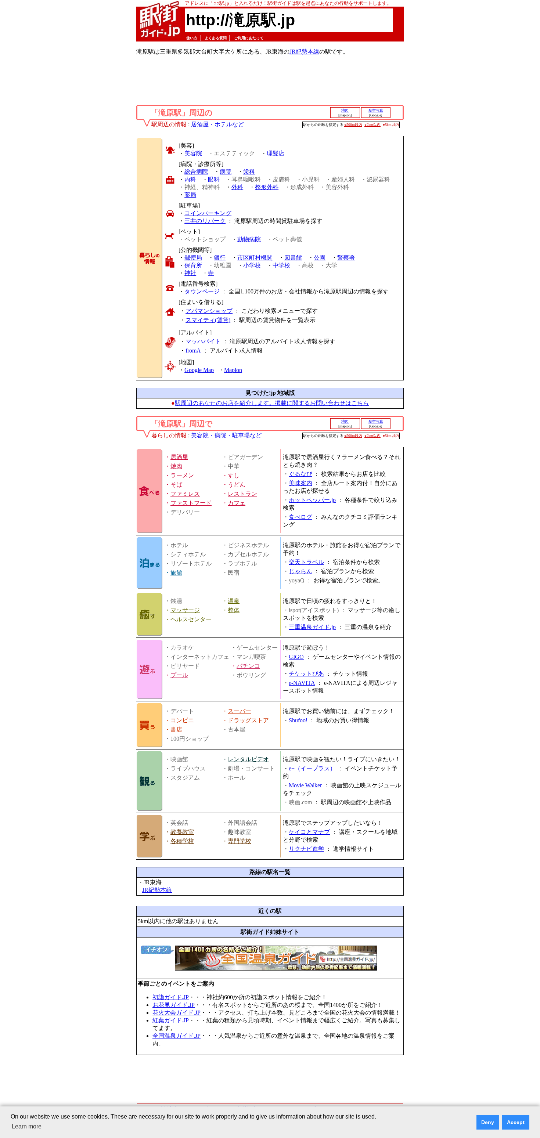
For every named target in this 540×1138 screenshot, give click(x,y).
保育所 (193, 265)
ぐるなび (300, 474)
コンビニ (182, 720)
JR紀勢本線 (304, 51)
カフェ (236, 503)
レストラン (242, 494)
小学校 (252, 265)
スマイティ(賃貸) (208, 320)
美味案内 (300, 483)
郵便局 (193, 257)
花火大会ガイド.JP (176, 1012)
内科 (190, 179)
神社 (190, 273)
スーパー (239, 711)
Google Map (199, 370)
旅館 (176, 573)
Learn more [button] (27, 1126)
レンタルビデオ (248, 759)
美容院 (193, 153)
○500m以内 (353, 125)
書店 (176, 729)
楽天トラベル (306, 562)
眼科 (214, 179)
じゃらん (300, 571)
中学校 (281, 265)
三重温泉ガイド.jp (312, 627)
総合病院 (196, 172)
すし (234, 475)
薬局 (190, 195)
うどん (236, 484)
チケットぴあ (306, 674)
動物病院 (249, 239)
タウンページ (202, 291)
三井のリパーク (205, 221)
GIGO (296, 657)
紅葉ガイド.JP (170, 1020)
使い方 (191, 38)
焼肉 (176, 466)
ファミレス (185, 494)
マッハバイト (203, 341)
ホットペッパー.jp (312, 500)
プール (179, 675)
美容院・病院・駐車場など (226, 435)
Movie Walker (305, 785)
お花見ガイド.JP (173, 1005)
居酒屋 (179, 457)
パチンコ (248, 666)
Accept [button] (516, 1122)
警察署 (346, 257)
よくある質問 (216, 38)
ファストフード (191, 503)
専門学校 (239, 841)
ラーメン (182, 475)
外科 (237, 187)
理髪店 (275, 153)
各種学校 (182, 841)
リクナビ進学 (306, 849)
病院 (225, 172)
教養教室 (182, 832)
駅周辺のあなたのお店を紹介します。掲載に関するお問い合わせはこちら (272, 403)
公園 (319, 257)
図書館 (293, 257)
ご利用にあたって (248, 38)
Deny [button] (487, 1122)
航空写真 (375, 110)
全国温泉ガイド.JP (176, 1036)
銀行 (220, 257)
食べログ (300, 517)
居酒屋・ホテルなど (217, 124)
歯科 (249, 172)
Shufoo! (298, 720)
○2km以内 (372, 125)
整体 (234, 610)
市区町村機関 (255, 257)
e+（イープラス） (312, 768)
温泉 (234, 601)
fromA (193, 350)
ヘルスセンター (191, 619)
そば (176, 484)
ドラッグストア (248, 720)
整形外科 (266, 187)
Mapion (233, 370)
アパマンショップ (209, 311)
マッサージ (185, 610)
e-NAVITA (302, 683)
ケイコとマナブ (309, 832)
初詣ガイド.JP (170, 997)
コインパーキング (207, 213)
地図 (345, 110)
